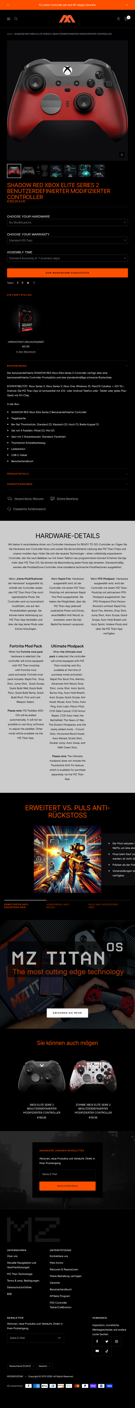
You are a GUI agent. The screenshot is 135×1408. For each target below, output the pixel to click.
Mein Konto (56, 1262)
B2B (9, 1294)
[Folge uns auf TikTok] (107, 1351)
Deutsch (43, 1366)
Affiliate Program (60, 1296)
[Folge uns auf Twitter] (107, 1341)
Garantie (55, 1282)
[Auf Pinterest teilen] (22, 283)
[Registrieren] (59, 1338)
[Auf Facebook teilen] (17, 283)
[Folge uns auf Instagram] (116, 1341)
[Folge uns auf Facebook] (97, 1341)
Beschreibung (17, 366)
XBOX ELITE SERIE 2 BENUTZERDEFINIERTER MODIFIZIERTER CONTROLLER (41, 1108)
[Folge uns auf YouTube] (97, 1351)
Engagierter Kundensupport (29, 508)
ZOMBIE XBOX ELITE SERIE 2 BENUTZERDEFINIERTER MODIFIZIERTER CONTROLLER (93, 1108)
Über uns (12, 1256)
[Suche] (16, 18)
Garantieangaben (19, 484)
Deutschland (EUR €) (20, 1366)
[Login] (118, 18)
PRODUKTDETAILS (18, 473)
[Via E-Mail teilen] (34, 283)
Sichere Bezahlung (67, 498)
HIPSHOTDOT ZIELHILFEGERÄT (26, 342)
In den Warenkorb (26, 351)
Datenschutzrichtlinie (19, 1287)
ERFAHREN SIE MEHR (67, 1013)
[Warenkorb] (126, 18)
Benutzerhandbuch (61, 1289)
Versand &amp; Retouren (29, 498)
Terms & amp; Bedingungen (23, 1280)
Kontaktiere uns (59, 1256)
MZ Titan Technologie (19, 1274)
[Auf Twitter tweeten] (28, 283)
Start (9, 34)
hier (124, 558)
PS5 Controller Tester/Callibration (60, 1305)
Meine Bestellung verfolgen (66, 1276)
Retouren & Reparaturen (64, 1269)
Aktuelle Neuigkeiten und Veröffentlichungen (21, 1265)
